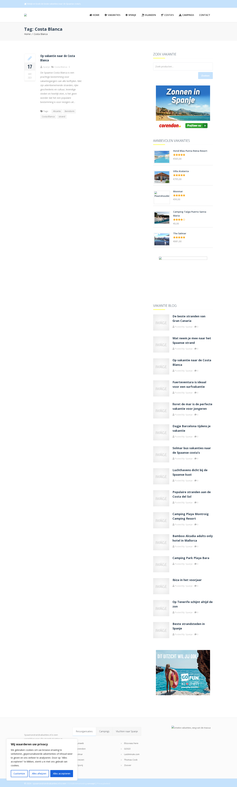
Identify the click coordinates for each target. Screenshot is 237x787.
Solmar (79, 754)
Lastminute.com (131, 754)
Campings (104, 731)
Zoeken (205, 75)
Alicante (57, 111)
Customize (19, 773)
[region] (41, 760)
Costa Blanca (41, 34)
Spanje (189, 326)
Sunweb (80, 743)
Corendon (81, 748)
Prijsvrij (79, 765)
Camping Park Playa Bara (191, 558)
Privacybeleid (103, 783)
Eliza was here (131, 743)
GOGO (127, 748)
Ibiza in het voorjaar (187, 580)
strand (62, 116)
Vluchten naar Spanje (127, 731)
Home (27, 34)
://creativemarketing (77, 783)
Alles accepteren (61, 773)
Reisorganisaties (84, 731)
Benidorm (69, 111)
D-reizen (80, 759)
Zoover (127, 765)
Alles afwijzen (39, 773)
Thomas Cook (131, 759)
